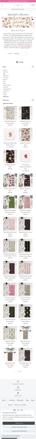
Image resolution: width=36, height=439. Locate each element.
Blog (32, 400)
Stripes (5, 93)
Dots (4, 81)
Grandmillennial (7, 89)
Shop (4, 400)
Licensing (12, 400)
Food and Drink (7, 85)
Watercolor (6, 96)
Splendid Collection (8, 103)
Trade (27, 400)
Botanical (5, 72)
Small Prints (6, 91)
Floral (4, 83)
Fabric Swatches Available (18, 9)
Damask (5, 79)
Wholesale (20, 400)
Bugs (4, 74)
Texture (5, 94)
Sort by (10, 53)
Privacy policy (6, 436)
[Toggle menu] (2, 5)
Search (10, 405)
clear (33, 66)
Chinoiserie (6, 75)
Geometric (5, 87)
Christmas (5, 77)
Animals (5, 70)
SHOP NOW (25, 48)
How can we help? (21, 405)
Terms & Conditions (15, 436)
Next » (20, 371)
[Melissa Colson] (18, 5)
